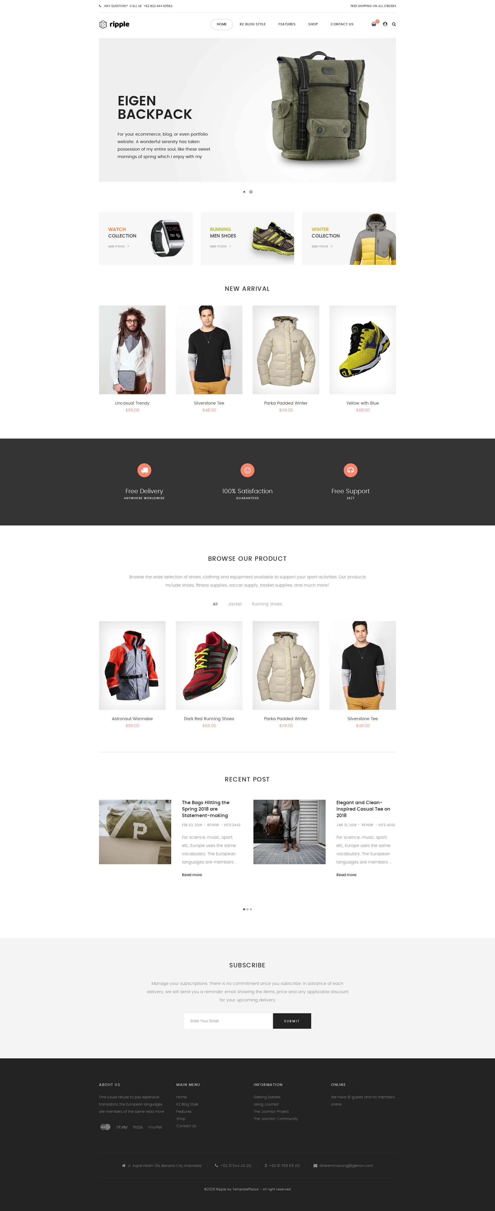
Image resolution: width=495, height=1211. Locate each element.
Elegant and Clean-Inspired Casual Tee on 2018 (363, 809)
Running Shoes (267, 604)
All (215, 604)
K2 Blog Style (253, 24)
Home (222, 24)
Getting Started (267, 1097)
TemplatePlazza (246, 1189)
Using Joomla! (266, 1104)
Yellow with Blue (362, 403)
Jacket (235, 604)
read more (155, 1112)
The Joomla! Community (276, 1119)
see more (116, 247)
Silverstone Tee (209, 403)
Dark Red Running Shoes (209, 719)
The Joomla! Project (271, 1112)
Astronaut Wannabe (132, 719)
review (213, 825)
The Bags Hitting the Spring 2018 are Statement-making (205, 809)
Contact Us (342, 24)
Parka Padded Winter (286, 403)
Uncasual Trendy (132, 403)
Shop (313, 24)
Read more (192, 875)
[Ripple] (120, 24)
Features (286, 24)
